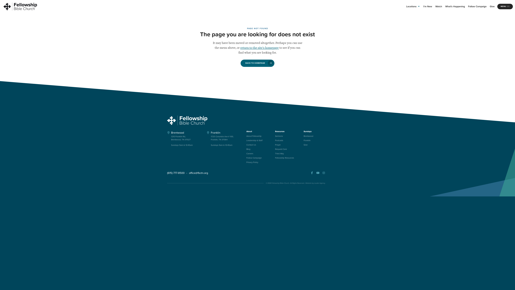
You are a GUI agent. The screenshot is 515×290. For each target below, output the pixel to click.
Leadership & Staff (254, 140)
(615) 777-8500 (176, 173)
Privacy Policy (252, 162)
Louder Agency (319, 183)
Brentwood (308, 136)
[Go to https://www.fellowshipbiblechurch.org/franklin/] (223, 138)
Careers (249, 153)
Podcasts (279, 140)
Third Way (279, 153)
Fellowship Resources (284, 158)
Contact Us (251, 145)
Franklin (307, 140)
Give (306, 145)
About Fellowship (254, 136)
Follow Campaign (254, 158)
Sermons (279, 136)
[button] (312, 173)
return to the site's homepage (259, 48)
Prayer (278, 145)
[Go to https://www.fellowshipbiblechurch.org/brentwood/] (183, 138)
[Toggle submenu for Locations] (419, 6)
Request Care (281, 149)
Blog (248, 149)
